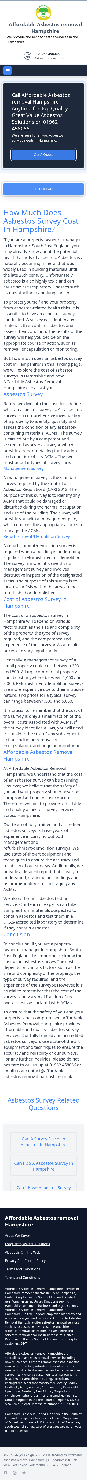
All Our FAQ (43, 189)
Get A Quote (43, 154)
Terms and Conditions (22, 1269)
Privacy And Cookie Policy (25, 1260)
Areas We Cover (17, 1235)
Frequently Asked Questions (27, 1244)
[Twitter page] (24, 1473)
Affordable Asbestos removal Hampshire (45, 27)
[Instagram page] (15, 1473)
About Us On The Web (22, 1252)
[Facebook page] (5, 1473)
